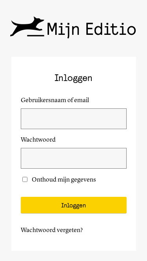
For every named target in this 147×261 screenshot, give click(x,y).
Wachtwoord (38, 140)
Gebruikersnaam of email (55, 100)
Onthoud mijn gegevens (64, 180)
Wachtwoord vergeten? (52, 230)
